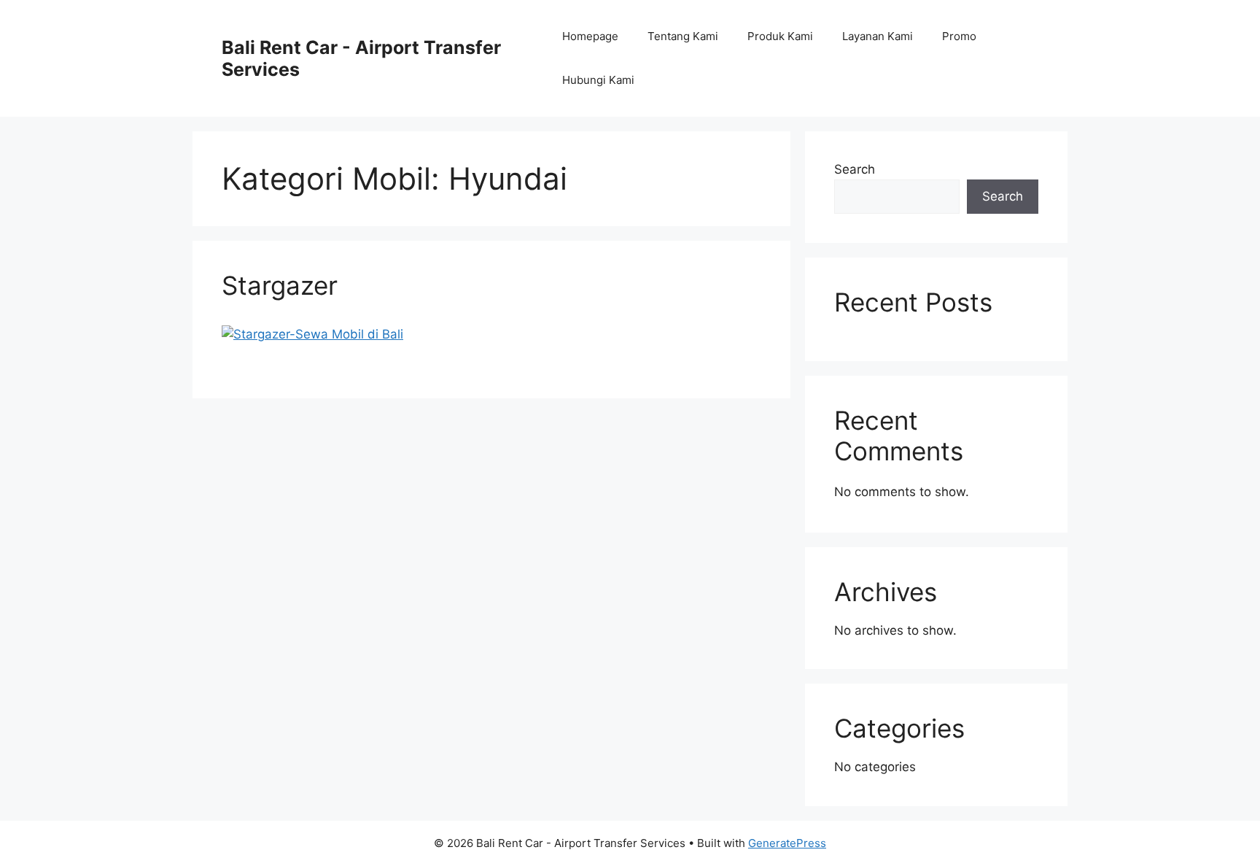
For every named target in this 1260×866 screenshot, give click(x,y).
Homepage (590, 36)
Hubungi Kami (598, 80)
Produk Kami (780, 36)
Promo (959, 36)
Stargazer (280, 285)
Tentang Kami (683, 36)
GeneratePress (787, 843)
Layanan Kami (877, 36)
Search (854, 169)
